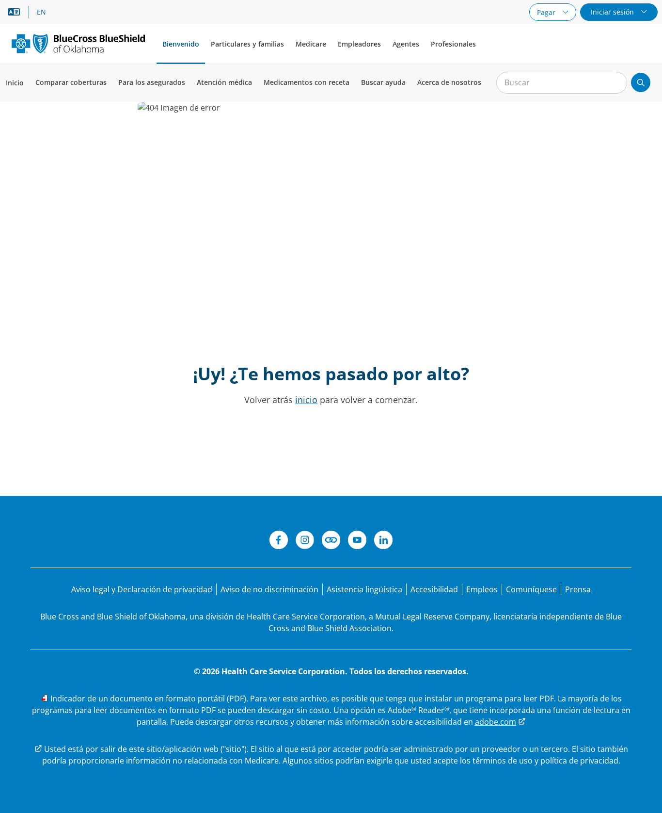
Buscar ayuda (383, 82)
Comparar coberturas (71, 82)
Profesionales (453, 44)
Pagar (547, 12)
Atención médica (224, 82)
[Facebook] (278, 541)
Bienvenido (180, 44)
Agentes (406, 44)
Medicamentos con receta (306, 82)
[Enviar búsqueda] (640, 82)
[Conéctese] (331, 541)
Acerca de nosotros (449, 82)
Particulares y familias (247, 44)
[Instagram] (305, 541)
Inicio (15, 82)
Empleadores (359, 44)
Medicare (311, 44)
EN (41, 12)
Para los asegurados (151, 82)
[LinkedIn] (383, 541)
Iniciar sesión (613, 11)
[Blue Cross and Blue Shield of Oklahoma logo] (78, 43)
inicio (306, 400)
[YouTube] (357, 541)
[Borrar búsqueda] (614, 83)
